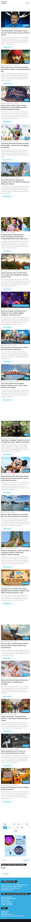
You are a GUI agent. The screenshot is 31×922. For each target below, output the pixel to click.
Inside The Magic (7, 904)
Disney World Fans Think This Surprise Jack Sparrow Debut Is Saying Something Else (15, 69)
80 (22, 827)
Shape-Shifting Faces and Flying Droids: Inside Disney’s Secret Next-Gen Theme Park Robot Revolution (15, 478)
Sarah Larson (4, 548)
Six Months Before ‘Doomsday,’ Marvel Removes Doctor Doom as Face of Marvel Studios (15, 33)
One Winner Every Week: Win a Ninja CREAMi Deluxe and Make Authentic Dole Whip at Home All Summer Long (15, 591)
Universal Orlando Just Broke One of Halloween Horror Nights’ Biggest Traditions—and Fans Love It (13, 313)
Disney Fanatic (6, 897)
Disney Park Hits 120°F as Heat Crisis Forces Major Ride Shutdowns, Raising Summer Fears (14, 275)
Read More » (7, 47)
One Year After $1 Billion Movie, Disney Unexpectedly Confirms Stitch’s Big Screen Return (14, 645)
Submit (5, 874)
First (4, 824)
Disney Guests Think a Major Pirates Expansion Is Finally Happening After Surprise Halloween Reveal (14, 107)
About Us (4, 913)
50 (18, 824)
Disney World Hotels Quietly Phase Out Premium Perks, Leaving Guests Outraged (14, 682)
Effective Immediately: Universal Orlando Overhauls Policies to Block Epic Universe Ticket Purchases (15, 552)
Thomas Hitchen (5, 28)
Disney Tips (5, 900)
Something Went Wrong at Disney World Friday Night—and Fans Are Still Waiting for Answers (15, 145)
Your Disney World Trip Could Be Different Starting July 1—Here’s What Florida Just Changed (14, 385)
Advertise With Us (7, 914)
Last (15, 831)
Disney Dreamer (6, 903)
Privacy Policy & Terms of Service (13, 916)
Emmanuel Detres (5, 65)
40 (14, 824)
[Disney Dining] (5, 3)
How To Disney (6, 901)
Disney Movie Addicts (8, 898)
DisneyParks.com (7, 890)
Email (3, 868)
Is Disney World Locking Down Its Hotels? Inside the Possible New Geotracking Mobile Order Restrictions (14, 236)
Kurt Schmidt (4, 586)
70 (17, 827)
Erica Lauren (4, 345)
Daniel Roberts (5, 438)
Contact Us (5, 911)
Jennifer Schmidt (12, 586)
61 (9, 827)
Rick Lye (4, 232)
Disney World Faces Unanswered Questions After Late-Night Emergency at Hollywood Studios (15, 182)
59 (27, 824)
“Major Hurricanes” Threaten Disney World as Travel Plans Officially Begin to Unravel (15, 718)
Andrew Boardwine (6, 749)
